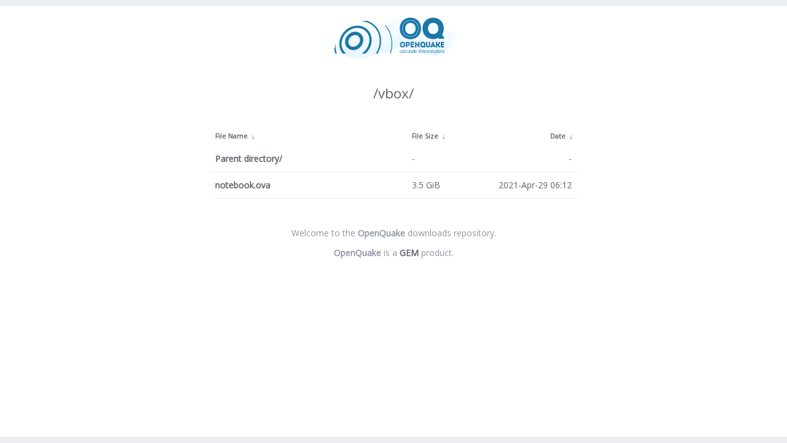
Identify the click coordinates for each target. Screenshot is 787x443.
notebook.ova (243, 185)
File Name (231, 136)
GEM (409, 252)
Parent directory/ (248, 158)
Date (558, 136)
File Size (425, 136)
